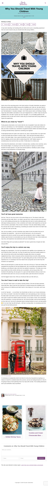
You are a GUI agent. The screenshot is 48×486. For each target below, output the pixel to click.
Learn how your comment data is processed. (32, 465)
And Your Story (8, 375)
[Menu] (2, 3)
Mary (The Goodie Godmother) (24, 13)
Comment (41, 458)
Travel (24, 17)
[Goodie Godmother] (24, 2)
